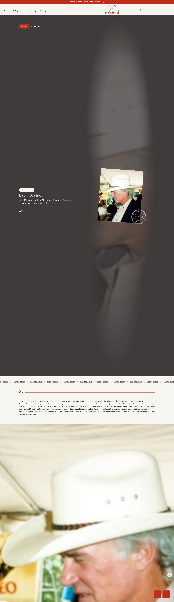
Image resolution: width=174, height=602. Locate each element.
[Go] (157, 594)
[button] (17, 11)
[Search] (141, 10)
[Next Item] (169, 575)
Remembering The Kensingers (86, 2)
